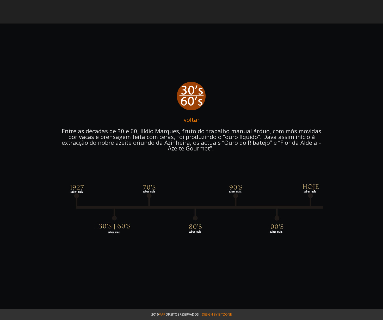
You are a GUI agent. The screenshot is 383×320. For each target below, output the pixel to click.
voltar (192, 119)
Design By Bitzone (217, 314)
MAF (162, 314)
